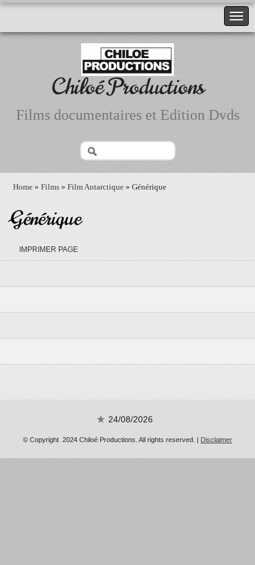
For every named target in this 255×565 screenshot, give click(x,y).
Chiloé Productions (127, 87)
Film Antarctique (95, 186)
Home (23, 186)
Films (50, 186)
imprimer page (48, 249)
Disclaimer (216, 439)
